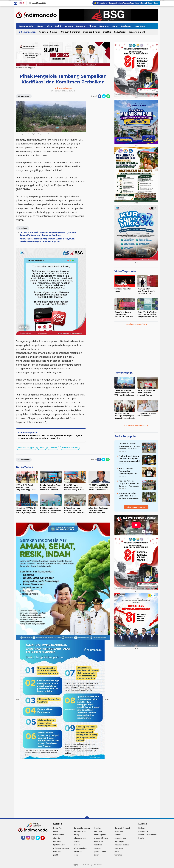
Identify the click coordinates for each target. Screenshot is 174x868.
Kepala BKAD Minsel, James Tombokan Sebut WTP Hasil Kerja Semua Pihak (124, 392)
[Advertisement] (99, 141)
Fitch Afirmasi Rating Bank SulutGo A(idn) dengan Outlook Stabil (129, 458)
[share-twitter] (104, 96)
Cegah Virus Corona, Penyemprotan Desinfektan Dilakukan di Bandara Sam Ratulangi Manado (123, 314)
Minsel (40, 26)
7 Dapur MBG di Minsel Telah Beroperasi (146, 414)
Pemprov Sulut (26, 26)
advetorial (120, 32)
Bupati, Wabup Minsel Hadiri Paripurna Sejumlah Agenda (146, 392)
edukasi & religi (92, 32)
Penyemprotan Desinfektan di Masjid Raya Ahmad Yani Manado (146, 291)
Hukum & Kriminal (71, 32)
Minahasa (104, 26)
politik (108, 32)
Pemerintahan (28, 32)
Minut (115, 26)
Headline (53, 448)
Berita (42, 448)
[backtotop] (87, 818)
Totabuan (126, 26)
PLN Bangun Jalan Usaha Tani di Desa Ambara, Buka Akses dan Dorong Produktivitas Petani (128, 495)
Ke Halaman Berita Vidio (135, 324)
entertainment (137, 32)
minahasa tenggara (26, 448)
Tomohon (81, 26)
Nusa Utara (139, 26)
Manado (69, 26)
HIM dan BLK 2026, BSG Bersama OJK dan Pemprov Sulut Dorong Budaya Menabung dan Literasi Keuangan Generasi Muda (129, 446)
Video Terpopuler (125, 271)
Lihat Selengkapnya (135, 507)
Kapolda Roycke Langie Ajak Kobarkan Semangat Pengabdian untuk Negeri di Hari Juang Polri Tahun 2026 (127, 3)
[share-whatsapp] (108, 96)
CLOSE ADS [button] (11, 0)
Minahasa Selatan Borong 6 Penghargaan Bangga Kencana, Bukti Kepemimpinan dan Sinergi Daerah (124, 415)
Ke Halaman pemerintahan (135, 426)
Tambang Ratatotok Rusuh (122, 290)
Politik (58, 26)
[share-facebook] (99, 96)
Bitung (92, 26)
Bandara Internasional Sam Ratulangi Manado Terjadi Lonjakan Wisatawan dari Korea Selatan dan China (50, 437)
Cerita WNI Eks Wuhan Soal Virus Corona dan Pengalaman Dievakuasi (147, 314)
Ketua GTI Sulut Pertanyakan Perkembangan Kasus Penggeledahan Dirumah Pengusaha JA (129, 471)
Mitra (49, 26)
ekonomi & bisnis (48, 32)
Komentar (25, 96)
